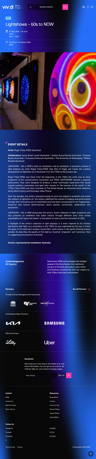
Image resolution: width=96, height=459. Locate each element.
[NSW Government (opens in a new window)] (13, 304)
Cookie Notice (54, 413)
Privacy (19, 447)
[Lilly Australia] (24, 342)
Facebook (9, 436)
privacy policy (56, 369)
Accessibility (54, 417)
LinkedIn (53, 428)
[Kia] (24, 323)
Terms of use (10, 447)
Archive (52, 401)
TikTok (52, 432)
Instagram (9, 428)
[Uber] (62, 342)
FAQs (7, 397)
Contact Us (9, 401)
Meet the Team (11, 405)
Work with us (10, 409)
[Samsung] (62, 323)
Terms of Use (54, 405)
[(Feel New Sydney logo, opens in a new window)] (47, 304)
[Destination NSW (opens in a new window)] (30, 304)
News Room (54, 397)
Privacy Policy (55, 409)
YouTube (52, 436)
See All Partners (79, 289)
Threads (8, 432)
